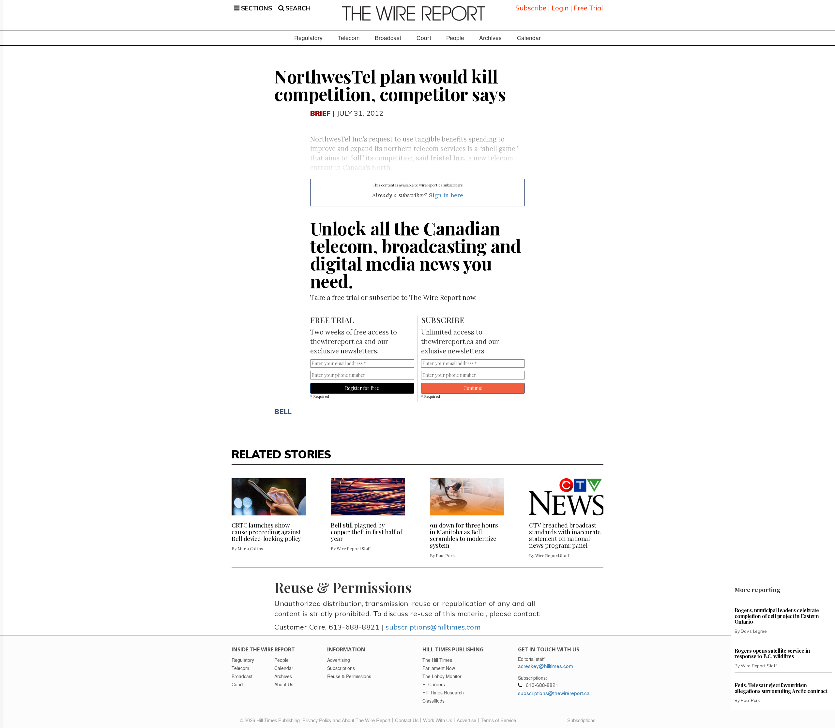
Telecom (349, 38)
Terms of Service (498, 720)
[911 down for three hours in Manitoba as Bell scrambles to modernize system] (467, 496)
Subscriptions (581, 720)
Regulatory (308, 38)
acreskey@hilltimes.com (545, 665)
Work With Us (437, 720)
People (455, 38)
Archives (490, 38)
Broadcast (388, 38)
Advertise (466, 720)
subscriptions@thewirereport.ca (554, 692)
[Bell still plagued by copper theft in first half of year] (368, 496)
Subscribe (530, 8)
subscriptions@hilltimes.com (433, 626)
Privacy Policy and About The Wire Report (346, 720)
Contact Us (406, 720)
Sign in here (446, 195)
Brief (320, 113)
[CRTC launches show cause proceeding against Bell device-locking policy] (269, 496)
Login (560, 8)
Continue (472, 388)
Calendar (529, 38)
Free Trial (588, 8)
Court (424, 38)
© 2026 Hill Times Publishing (271, 720)
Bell (283, 411)
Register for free (362, 388)
